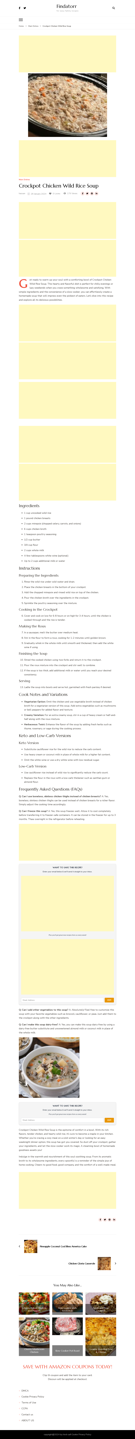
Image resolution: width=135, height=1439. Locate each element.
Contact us (27, 1414)
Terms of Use (28, 1402)
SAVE (109, 1000)
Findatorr (67, 6)
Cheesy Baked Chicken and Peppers (34, 1309)
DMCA (25, 1390)
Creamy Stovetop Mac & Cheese (101, 1350)
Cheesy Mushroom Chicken (34, 1350)
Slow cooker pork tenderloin (67, 1309)
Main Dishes (24, 180)
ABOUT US (27, 1420)
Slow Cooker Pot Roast (67, 1350)
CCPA (24, 1408)
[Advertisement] (67, 54)
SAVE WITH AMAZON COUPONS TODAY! (67, 1367)
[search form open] (113, 8)
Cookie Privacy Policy (32, 1396)
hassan (22, 193)
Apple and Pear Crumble (101, 1309)
